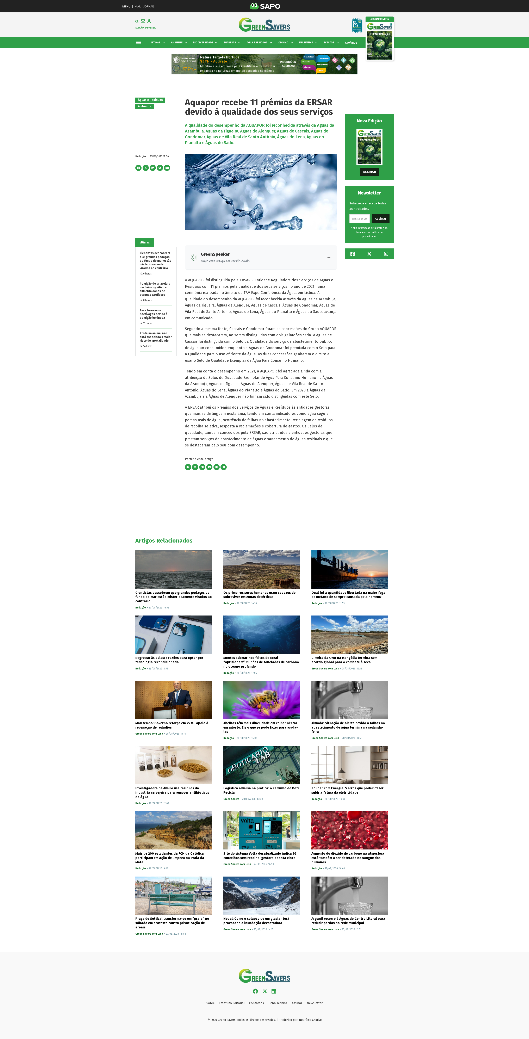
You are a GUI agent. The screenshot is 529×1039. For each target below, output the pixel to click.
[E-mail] (167, 168)
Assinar (369, 172)
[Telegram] (223, 467)
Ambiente (144, 106)
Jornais (149, 6)
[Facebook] (138, 168)
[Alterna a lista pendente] (163, 42)
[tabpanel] (156, 301)
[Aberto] (138, 42)
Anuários (351, 42)
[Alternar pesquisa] (137, 21)
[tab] (144, 242)
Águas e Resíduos (150, 100)
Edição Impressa (145, 27)
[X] (146, 168)
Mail (138, 6)
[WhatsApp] (160, 168)
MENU (126, 6)
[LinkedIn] (153, 168)
